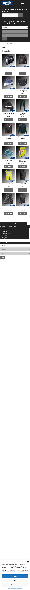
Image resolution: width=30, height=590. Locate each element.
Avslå (15, 580)
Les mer (8, 73)
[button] (27, 561)
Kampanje (5, 229)
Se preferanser (15, 585)
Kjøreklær (5, 231)
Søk (21, 15)
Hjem (3, 43)
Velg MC (4, 238)
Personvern (19, 588)
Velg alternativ (8, 96)
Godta (15, 576)
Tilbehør (4, 235)
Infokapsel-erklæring (12, 588)
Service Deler (6, 233)
